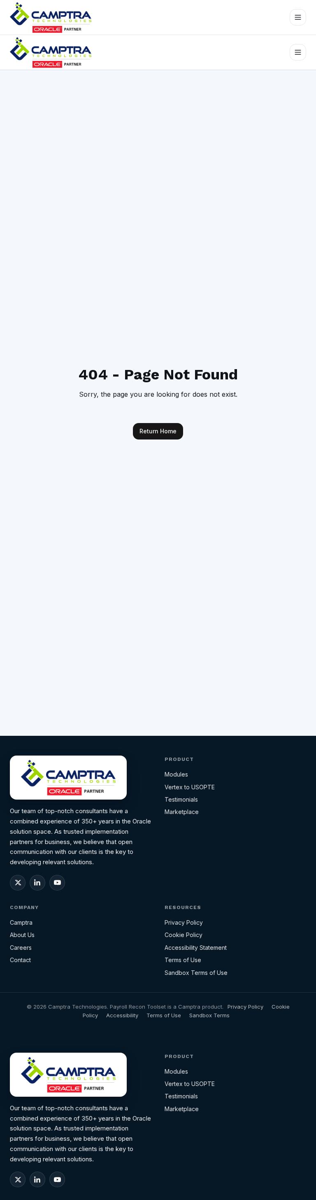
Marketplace (182, 811)
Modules (176, 774)
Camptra (21, 922)
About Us (22, 934)
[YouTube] (57, 883)
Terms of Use (183, 959)
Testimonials (181, 799)
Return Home (158, 431)
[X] (18, 883)
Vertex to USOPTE (190, 787)
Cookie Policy (183, 934)
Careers (21, 947)
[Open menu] (298, 17)
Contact (20, 959)
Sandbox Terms (209, 1015)
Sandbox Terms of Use (196, 972)
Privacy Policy (184, 922)
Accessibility (122, 1015)
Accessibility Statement (196, 947)
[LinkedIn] (37, 883)
